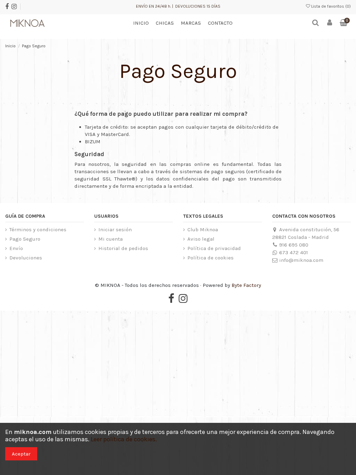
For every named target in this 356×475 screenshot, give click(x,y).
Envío (16, 248)
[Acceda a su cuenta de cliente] (329, 23)
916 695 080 (293, 245)
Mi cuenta (110, 239)
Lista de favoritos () (330, 6)
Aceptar (21, 454)
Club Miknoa (202, 229)
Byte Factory (246, 285)
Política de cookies (210, 258)
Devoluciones (25, 258)
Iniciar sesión (115, 229)
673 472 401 (293, 252)
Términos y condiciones (37, 229)
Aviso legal (201, 239)
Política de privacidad (214, 248)
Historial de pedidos (123, 248)
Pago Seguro (24, 239)
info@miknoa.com (301, 260)
